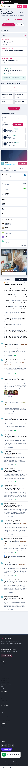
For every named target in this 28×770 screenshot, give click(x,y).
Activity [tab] (21, 279)
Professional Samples (6, 738)
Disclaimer (21, 761)
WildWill (6, 227)
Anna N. (13, 523)
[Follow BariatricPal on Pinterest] (9, 745)
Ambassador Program (6, 684)
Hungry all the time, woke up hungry (13, 579)
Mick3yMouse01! (9, 282)
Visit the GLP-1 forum (8, 73)
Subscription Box (5, 678)
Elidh (6, 236)
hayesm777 (14, 436)
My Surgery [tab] (7, 279)
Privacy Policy (15, 761)
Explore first (20, 24)
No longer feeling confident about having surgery (14, 486)
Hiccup (13, 564)
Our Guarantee (4, 734)
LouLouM (14, 470)
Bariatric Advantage (5, 720)
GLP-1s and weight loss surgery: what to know (13, 71)
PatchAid (3, 708)
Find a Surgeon (4, 700)
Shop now (14, 273)
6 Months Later (7, 451)
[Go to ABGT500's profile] (3, 241)
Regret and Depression (9, 563)
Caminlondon (9, 288)
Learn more (2, 2)
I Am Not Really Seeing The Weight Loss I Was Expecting (15, 337)
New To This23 (9, 294)
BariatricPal (3, 710)
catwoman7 (8, 336)
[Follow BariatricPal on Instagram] (5, 745)
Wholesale (3, 736)
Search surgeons (18, 124)
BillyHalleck (14, 453)
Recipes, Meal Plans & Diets (7, 670)
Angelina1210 (8, 223)
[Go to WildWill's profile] (3, 228)
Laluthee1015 (8, 232)
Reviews (3, 674)
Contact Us (3, 732)
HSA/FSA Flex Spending (6, 668)
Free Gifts (3, 688)
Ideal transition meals (9, 401)
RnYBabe (8, 306)
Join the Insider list (6, 655)
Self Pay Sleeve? (7, 435)
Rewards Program (5, 680)
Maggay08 (14, 344)
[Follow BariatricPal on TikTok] (13, 745)
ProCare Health (4, 714)
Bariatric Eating (4, 716)
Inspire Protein (4, 712)
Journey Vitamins (5, 718)
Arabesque (8, 324)
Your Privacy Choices (11, 764)
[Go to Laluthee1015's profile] (3, 232)
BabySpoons (8, 330)
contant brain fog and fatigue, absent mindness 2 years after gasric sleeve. (13, 521)
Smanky (7, 318)
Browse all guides (23, 35)
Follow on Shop (7, 749)
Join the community (8, 24)
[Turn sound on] (24, 251)
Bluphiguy (8, 300)
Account (3, 730)
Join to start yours (14, 108)
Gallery (2, 698)
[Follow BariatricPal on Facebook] (2, 745)
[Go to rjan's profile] (2, 343)
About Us (3, 663)
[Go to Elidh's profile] (3, 237)
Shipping (3, 725)
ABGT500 (7, 241)
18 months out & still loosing (11, 378)
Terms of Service (8, 761)
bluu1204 (14, 419)
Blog (2, 665)
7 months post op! (8, 343)
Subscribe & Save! (5, 682)
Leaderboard (4, 696)
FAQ (2, 672)
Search (2, 702)
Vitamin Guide (4, 676)
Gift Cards (3, 686)
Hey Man (13, 362)
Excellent (7, 189)
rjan (6, 344)
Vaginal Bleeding (8, 418)
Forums (2, 694)
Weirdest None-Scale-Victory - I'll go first (13, 284)
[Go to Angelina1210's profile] (3, 223)
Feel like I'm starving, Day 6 (10, 468)
